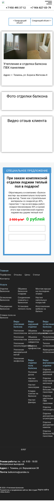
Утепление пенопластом (20, 338)
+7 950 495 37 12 (16, 7)
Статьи (36, 275)
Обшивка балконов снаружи (22, 291)
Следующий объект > (41, 21)
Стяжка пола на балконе (8, 316)
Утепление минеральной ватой (20, 352)
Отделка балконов (5, 290)
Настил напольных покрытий (41, 300)
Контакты (5, 278)
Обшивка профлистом (34, 347)
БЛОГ (23, 450)
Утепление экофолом (19, 359)
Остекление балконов (5, 298)
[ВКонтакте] (3, 454)
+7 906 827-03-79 (40, 7)
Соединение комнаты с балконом (24, 300)
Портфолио (5, 275)
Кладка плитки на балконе (33, 393)
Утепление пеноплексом (20, 331)
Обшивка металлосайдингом (37, 331)
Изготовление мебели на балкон (43, 309)
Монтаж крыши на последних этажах (43, 291)
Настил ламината (33, 379)
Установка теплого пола (24, 307)
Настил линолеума (33, 386)
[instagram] (16, 454)
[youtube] (9, 454)
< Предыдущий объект (19, 22)
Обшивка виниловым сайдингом (34, 339)
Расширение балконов (6, 307)
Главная (4, 270)
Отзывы (18, 275)
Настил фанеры (32, 401)
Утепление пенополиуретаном (23, 344)
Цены (27, 275)
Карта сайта (43, 490)
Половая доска (32, 373)
